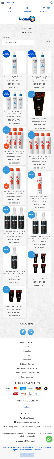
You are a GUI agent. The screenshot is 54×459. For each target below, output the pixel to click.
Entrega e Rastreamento (27, 368)
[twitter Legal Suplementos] (31, 332)
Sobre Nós (27, 360)
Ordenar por (7, 38)
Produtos (27, 351)
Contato (27, 355)
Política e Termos (27, 364)
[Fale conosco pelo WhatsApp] (49, 439)
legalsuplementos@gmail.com (28, 422)
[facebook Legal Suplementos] (23, 332)
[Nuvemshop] (27, 442)
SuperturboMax (27, 377)
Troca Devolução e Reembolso (27, 373)
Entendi (27, 455)
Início (23, 28)
